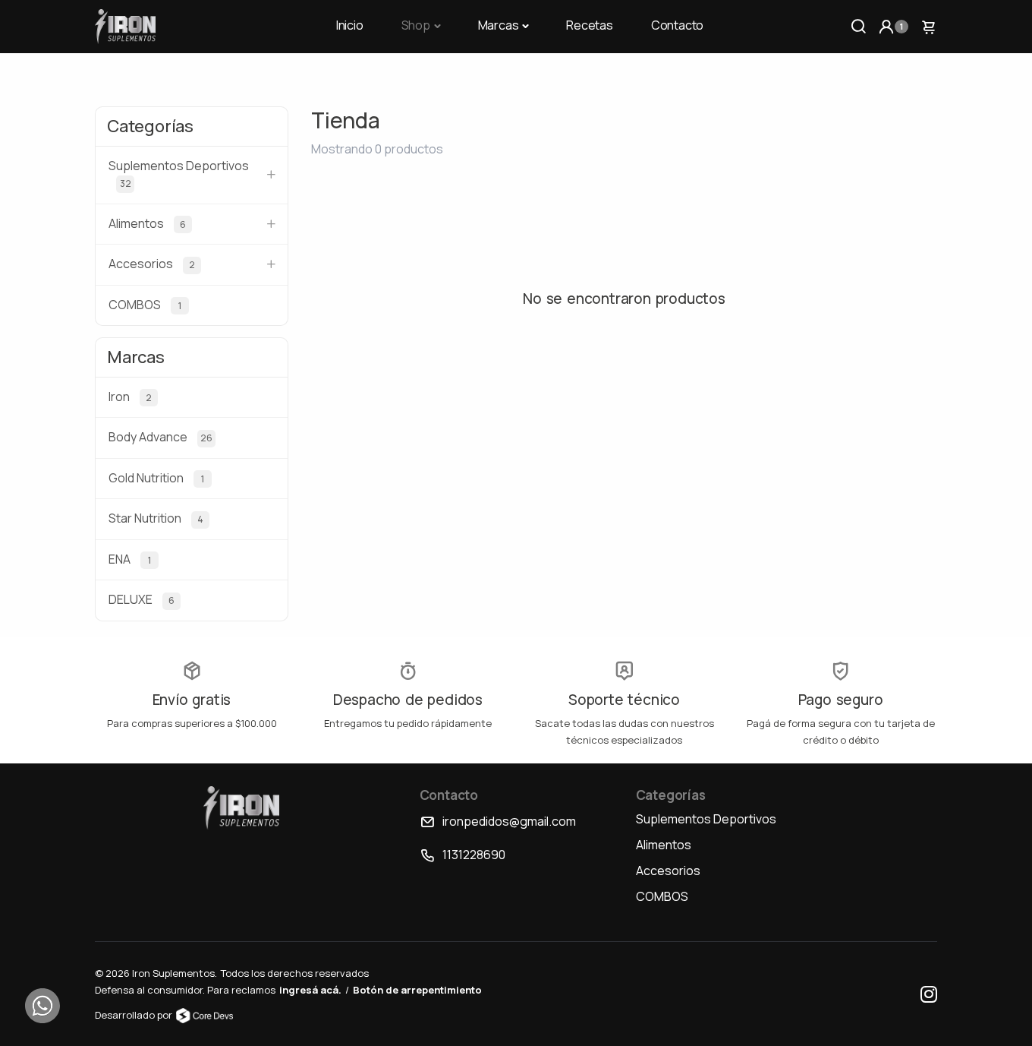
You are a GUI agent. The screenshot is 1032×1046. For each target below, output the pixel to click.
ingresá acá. (310, 990)
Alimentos (663, 844)
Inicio (349, 25)
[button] (893, 26)
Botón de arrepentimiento (417, 990)
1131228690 (473, 854)
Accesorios (668, 870)
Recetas (589, 25)
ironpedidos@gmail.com (509, 821)
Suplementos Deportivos (706, 819)
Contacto (677, 25)
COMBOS (662, 896)
